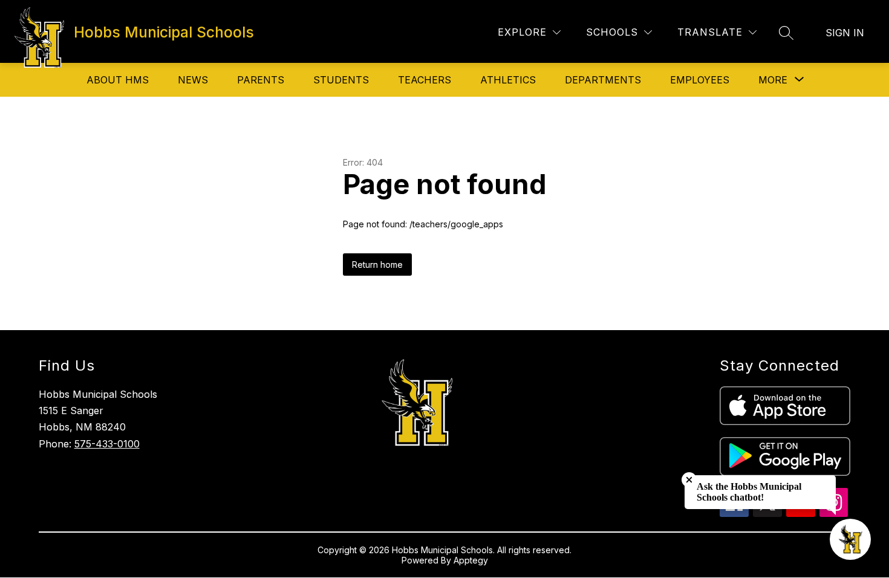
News (193, 80)
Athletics (508, 80)
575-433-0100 (107, 444)
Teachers (424, 80)
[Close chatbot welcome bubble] (689, 479)
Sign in (845, 33)
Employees (699, 80)
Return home (377, 264)
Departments (603, 80)
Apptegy (471, 560)
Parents (260, 80)
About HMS (117, 80)
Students (341, 80)
